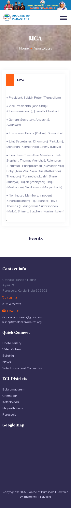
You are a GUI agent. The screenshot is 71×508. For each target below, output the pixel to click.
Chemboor (9, 396)
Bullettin (8, 355)
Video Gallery (11, 349)
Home (24, 48)
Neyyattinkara (12, 408)
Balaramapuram (13, 389)
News (6, 362)
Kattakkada (10, 402)
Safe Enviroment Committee (22, 368)
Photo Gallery (11, 343)
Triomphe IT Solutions (37, 496)
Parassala (9, 414)
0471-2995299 (11, 304)
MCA (20, 80)
